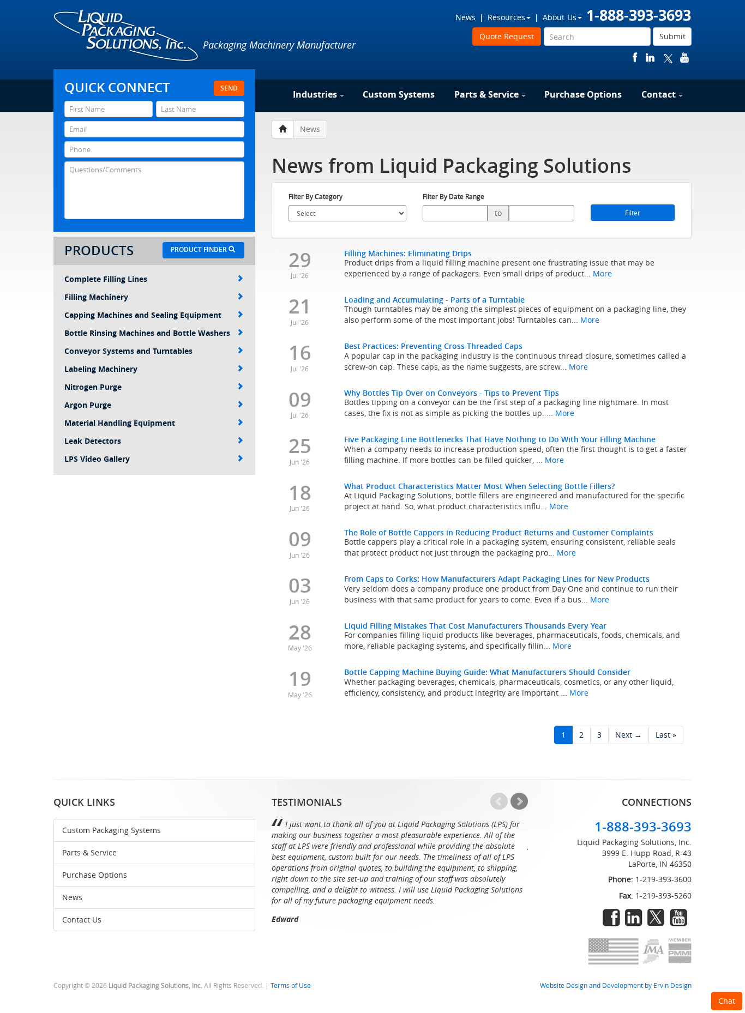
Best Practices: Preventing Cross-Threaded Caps (433, 346)
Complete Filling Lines (105, 279)
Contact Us (81, 919)
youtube (684, 57)
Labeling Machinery (100, 369)
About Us (559, 17)
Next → (628, 734)
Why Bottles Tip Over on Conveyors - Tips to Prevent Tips (451, 393)
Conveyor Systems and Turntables (128, 351)
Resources (506, 17)
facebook (635, 57)
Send (229, 88)
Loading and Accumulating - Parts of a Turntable (434, 299)
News (465, 17)
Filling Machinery (96, 297)
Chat (726, 1001)
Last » (666, 734)
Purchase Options (583, 94)
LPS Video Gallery (97, 459)
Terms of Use (291, 985)
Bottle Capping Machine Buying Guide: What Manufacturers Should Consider (487, 672)
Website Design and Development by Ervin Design (616, 985)
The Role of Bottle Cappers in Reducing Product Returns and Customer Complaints (498, 532)
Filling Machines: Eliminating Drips (408, 253)
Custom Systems (399, 94)
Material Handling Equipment (119, 423)
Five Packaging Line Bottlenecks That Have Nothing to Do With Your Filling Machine (500, 439)
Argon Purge (87, 405)
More (602, 273)
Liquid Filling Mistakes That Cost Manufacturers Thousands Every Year (475, 625)
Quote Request (506, 36)
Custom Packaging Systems (111, 830)
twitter (668, 57)
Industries (315, 94)
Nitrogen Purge (93, 387)
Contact (658, 94)
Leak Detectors (92, 441)
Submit (672, 36)
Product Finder (200, 249)
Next (519, 801)
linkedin (650, 57)
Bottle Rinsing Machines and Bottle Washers (147, 333)
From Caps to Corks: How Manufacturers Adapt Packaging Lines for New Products (497, 579)
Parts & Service (486, 94)
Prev (499, 801)
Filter (632, 212)
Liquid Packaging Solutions (126, 36)
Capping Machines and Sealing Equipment (142, 315)
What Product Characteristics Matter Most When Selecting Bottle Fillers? (479, 486)
